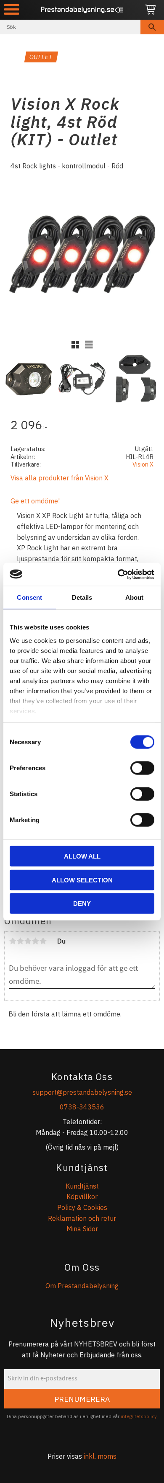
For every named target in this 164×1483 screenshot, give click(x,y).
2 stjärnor (20, 941)
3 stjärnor (28, 941)
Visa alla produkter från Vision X (59, 478)
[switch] (142, 768)
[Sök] (152, 27)
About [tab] (134, 597)
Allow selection (82, 879)
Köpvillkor (82, 1196)
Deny (82, 903)
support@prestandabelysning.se (82, 1092)
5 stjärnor (43, 941)
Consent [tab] (29, 597)
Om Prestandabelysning (82, 1286)
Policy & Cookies (82, 1207)
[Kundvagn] (150, 9)
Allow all (82, 856)
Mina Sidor (82, 1229)
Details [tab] (82, 597)
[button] (11, 9)
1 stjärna (12, 941)
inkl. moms (100, 1456)
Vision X (142, 464)
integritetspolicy (138, 1416)
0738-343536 (82, 1107)
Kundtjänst (82, 1186)
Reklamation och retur (82, 1218)
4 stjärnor (35, 941)
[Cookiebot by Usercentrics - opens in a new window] (118, 574)
